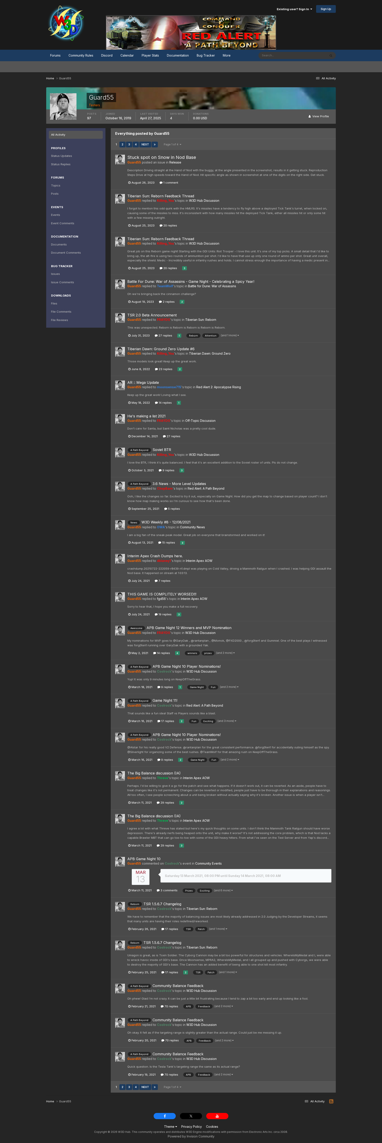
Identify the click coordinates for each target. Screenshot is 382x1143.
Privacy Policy (191, 1126)
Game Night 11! (165, 700)
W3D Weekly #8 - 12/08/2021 (166, 522)
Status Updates (310, 55)
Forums (55, 55)
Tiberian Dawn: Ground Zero (210, 353)
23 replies (165, 369)
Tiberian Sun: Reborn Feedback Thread (160, 196)
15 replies (168, 542)
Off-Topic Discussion (200, 420)
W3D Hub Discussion (204, 200)
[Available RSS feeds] (331, 1101)
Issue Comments (62, 282)
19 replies (165, 614)
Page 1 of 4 (172, 144)
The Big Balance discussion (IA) (154, 773)
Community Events (208, 863)
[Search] (331, 55)
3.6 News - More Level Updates (179, 483)
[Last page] (155, 144)
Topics (55, 185)
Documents (59, 244)
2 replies (168, 301)
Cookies (212, 1126)
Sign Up (326, 9)
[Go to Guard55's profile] (120, 159)
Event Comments (62, 223)
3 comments (169, 890)
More (227, 55)
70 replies (171, 1006)
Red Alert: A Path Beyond (206, 488)
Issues (55, 274)
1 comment (170, 182)
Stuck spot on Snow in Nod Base (161, 157)
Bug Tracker (206, 55)
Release (175, 162)
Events (55, 215)
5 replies (173, 508)
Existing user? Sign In (293, 9)
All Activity (58, 134)
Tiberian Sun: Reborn (200, 319)
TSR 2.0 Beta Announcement (152, 315)
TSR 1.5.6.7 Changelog (162, 904)
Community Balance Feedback (178, 985)
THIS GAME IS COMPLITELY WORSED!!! (161, 594)
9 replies (168, 470)
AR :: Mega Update (143, 382)
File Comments (61, 311)
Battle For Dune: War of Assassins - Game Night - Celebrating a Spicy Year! (190, 281)
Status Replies (61, 164)
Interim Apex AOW (199, 561)
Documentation (178, 55)
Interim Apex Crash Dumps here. (155, 556)
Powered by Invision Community (191, 1136)
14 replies (165, 402)
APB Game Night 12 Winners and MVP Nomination (189, 628)
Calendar (127, 55)
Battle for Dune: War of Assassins (212, 286)
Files (54, 303)
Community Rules (81, 55)
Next (145, 144)
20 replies (169, 225)
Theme (169, 1126)
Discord (107, 55)
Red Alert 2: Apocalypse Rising (218, 387)
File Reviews (59, 320)
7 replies (164, 580)
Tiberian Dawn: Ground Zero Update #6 (161, 349)
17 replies (167, 721)
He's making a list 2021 (146, 416)
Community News (192, 527)
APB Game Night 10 (143, 859)
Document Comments (66, 252)
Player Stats (150, 55)
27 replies (165, 335)
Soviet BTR (162, 449)
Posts (55, 193)
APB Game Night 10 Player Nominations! (187, 666)
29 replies (167, 802)
